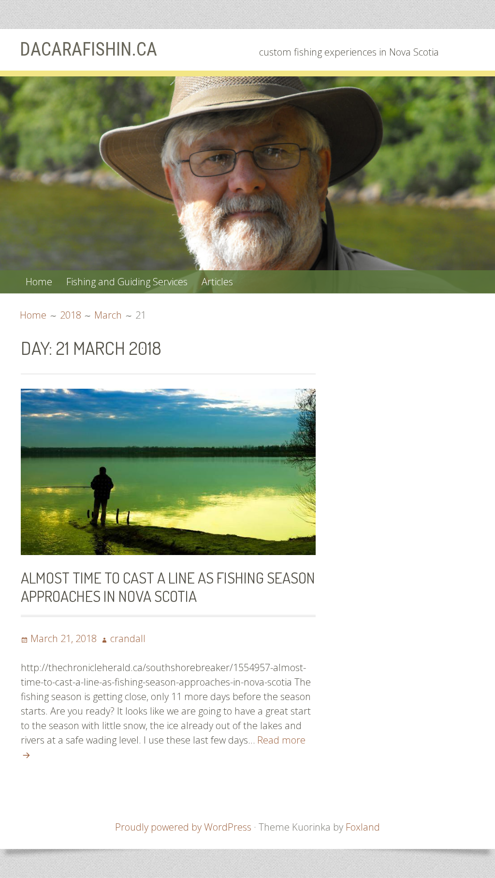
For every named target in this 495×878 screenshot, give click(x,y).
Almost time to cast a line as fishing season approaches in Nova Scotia (168, 587)
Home (39, 281)
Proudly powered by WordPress (183, 827)
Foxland (363, 827)
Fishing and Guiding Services (127, 281)
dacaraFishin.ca (88, 49)
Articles (217, 281)
